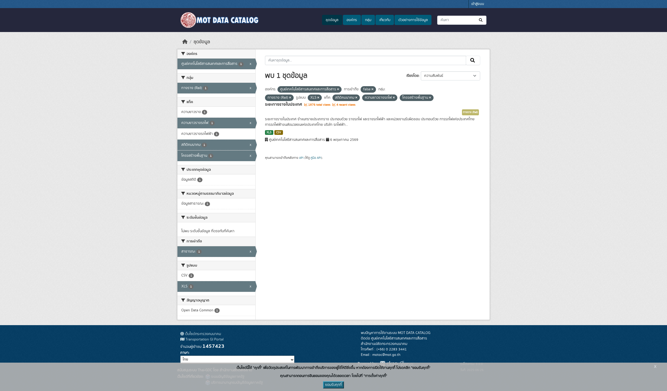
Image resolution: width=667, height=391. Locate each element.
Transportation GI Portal (204, 339)
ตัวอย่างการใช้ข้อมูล (413, 20)
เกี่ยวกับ (384, 20)
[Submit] (481, 20)
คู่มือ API (316, 157)
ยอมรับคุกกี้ (333, 384)
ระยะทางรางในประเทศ (284, 104)
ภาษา (184, 352)
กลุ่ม (368, 20)
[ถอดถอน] (338, 89)
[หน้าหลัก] (185, 42)
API (301, 157)
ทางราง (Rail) (470, 112)
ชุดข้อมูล (332, 20)
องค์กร (352, 20)
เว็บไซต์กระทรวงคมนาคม (202, 334)
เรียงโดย (412, 75)
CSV (278, 132)
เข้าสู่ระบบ (477, 4)
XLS (269, 132)
